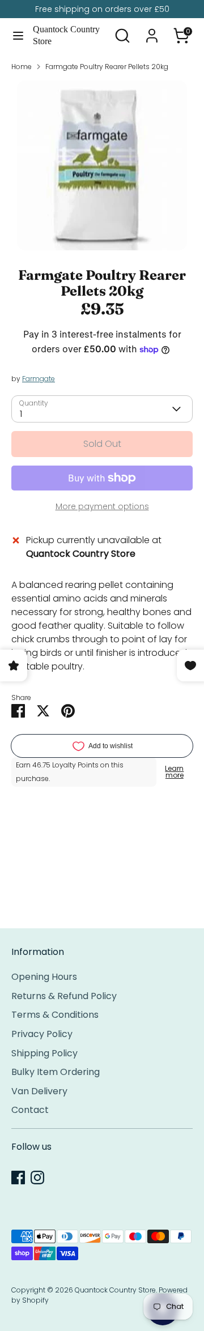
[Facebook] (18, 1177)
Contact (30, 1109)
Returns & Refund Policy (64, 995)
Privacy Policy (42, 1033)
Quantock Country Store (66, 35)
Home (21, 66)
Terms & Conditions (55, 1014)
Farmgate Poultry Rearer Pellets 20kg (106, 66)
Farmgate (38, 378)
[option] (102, 165)
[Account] (152, 30)
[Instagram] (37, 1177)
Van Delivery (39, 1091)
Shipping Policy (44, 1053)
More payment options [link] (102, 506)
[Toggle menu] (17, 35)
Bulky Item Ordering (55, 1071)
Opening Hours (44, 976)
